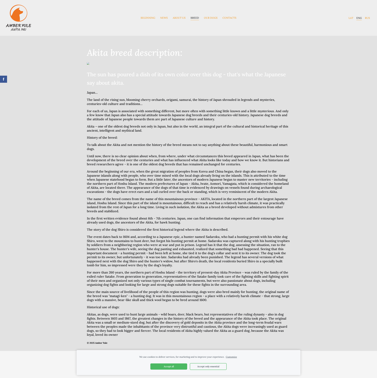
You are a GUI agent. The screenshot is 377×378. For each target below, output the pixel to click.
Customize (231, 356)
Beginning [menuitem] (148, 17)
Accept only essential (208, 366)
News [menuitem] (164, 17)
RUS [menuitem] (367, 17)
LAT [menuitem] (351, 17)
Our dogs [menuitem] (211, 17)
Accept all (169, 366)
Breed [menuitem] (195, 17)
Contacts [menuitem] (229, 17)
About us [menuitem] (179, 17)
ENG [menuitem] (359, 17)
